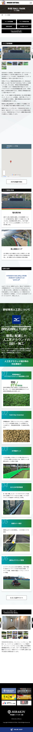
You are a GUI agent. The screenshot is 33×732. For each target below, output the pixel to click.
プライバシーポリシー (16, 718)
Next (31, 53)
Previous (2, 53)
